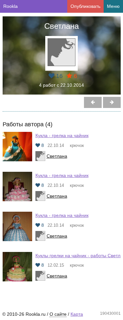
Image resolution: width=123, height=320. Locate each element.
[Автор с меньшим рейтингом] (112, 102)
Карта (77, 314)
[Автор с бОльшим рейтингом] (93, 102)
